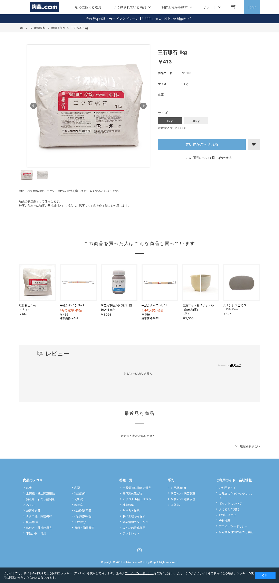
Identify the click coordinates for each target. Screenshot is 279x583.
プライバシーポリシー (233, 526)
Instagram (139, 550)
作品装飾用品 (83, 516)
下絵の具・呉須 (36, 533)
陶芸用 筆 (32, 522)
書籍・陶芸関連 (84, 527)
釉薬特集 (128, 505)
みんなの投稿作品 (134, 527)
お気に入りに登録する (254, 144)
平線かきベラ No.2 (72, 305)
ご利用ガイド (227, 487)
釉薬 (77, 487)
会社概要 (224, 520)
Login (252, 7)
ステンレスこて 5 (234, 305)
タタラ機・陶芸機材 (39, 516)
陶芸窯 (78, 505)
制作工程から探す (134, 516)
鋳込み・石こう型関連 (40, 499)
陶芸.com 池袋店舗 (183, 499)
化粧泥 (78, 499)
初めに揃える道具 (88, 7)
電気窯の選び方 (133, 493)
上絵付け (80, 522)
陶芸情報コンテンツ (135, 522)
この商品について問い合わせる (209, 158)
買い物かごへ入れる (201, 144)
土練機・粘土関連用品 (40, 493)
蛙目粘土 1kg (27, 305)
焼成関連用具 (83, 510)
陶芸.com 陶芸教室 (183, 493)
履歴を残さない (250, 446)
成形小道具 (33, 510)
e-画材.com (178, 487)
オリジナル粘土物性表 (137, 499)
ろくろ (30, 505)
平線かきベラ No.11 (154, 305)
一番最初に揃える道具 (137, 487)
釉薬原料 (80, 493)
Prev (33, 106)
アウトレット (131, 533)
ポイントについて (230, 503)
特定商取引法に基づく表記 (236, 532)
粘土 (29, 487)
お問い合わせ (227, 514)
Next (143, 106)
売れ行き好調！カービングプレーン (112, 19)
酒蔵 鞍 (175, 505)
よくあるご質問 (229, 509)
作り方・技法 (131, 510)
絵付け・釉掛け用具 (39, 527)
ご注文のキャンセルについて (236, 495)
